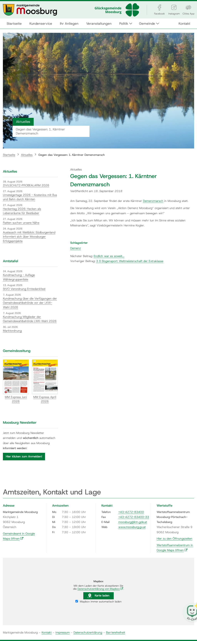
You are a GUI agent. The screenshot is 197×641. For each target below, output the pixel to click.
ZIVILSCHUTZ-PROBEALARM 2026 (26, 185)
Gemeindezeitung (16, 350)
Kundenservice (40, 23)
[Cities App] (188, 7)
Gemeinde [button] (147, 23)
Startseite (14, 23)
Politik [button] (123, 23)
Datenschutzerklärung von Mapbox (100, 588)
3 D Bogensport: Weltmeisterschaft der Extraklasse (129, 261)
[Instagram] (174, 7)
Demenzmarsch (153, 201)
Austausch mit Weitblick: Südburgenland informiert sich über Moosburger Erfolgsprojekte (29, 236)
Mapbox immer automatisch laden (100, 601)
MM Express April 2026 (44, 399)
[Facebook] (159, 7)
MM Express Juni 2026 (16, 399)
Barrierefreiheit (115, 632)
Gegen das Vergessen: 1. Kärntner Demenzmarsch (71, 155)
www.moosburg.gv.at (132, 527)
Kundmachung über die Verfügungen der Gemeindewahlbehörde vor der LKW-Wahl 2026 (30, 303)
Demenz (75, 248)
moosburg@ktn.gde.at (132, 522)
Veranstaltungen (99, 23)
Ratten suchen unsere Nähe (21, 223)
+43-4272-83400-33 (133, 517)
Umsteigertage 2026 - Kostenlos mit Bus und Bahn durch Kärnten (30, 197)
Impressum (62, 632)
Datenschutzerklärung (87, 632)
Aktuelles (27, 155)
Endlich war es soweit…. (109, 256)
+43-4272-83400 (131, 512)
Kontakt (184, 23)
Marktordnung (12, 331)
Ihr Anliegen (69, 23)
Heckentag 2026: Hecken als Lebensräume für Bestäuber (22, 211)
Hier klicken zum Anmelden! (24, 456)
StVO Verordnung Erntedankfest (24, 289)
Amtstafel (10, 261)
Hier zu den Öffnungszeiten (174, 539)
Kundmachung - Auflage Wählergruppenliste (19, 277)
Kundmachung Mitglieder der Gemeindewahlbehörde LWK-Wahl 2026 (30, 319)
